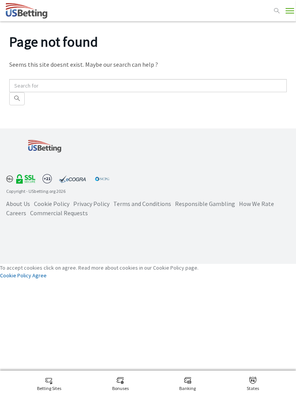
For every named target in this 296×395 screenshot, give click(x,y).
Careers (16, 213)
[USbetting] (26, 11)
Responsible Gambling (205, 204)
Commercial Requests (59, 213)
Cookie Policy (51, 204)
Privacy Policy (91, 204)
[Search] (277, 11)
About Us (18, 204)
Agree (39, 275)
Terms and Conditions (142, 204)
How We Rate (256, 204)
